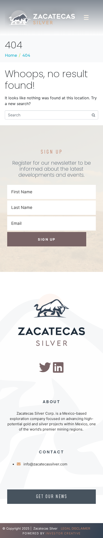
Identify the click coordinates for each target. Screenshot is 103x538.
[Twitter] (45, 367)
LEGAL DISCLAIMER (75, 528)
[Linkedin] (58, 367)
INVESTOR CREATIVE (63, 533)
